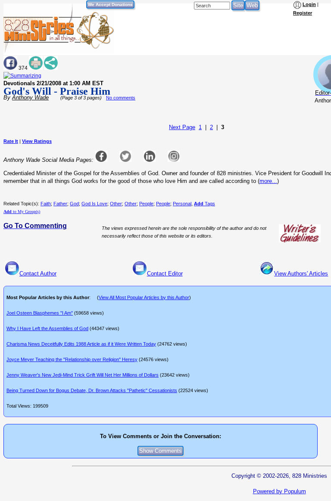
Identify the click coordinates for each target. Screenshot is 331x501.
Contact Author (37, 273)
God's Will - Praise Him (56, 91)
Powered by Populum (279, 491)
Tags (204, 203)
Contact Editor (165, 273)
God (74, 203)
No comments (120, 97)
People (146, 203)
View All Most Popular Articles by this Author (144, 297)
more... (268, 181)
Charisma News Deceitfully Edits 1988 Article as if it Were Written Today (81, 343)
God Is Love (94, 203)
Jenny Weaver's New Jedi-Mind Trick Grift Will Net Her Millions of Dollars (82, 374)
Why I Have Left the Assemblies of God (47, 328)
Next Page (182, 127)
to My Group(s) (21, 211)
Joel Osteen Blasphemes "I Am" (39, 312)
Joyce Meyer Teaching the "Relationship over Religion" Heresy (71, 359)
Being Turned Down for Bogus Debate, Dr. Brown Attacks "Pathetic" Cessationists (91, 390)
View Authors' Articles (301, 273)
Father (60, 203)
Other (116, 203)
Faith (46, 203)
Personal (182, 203)
